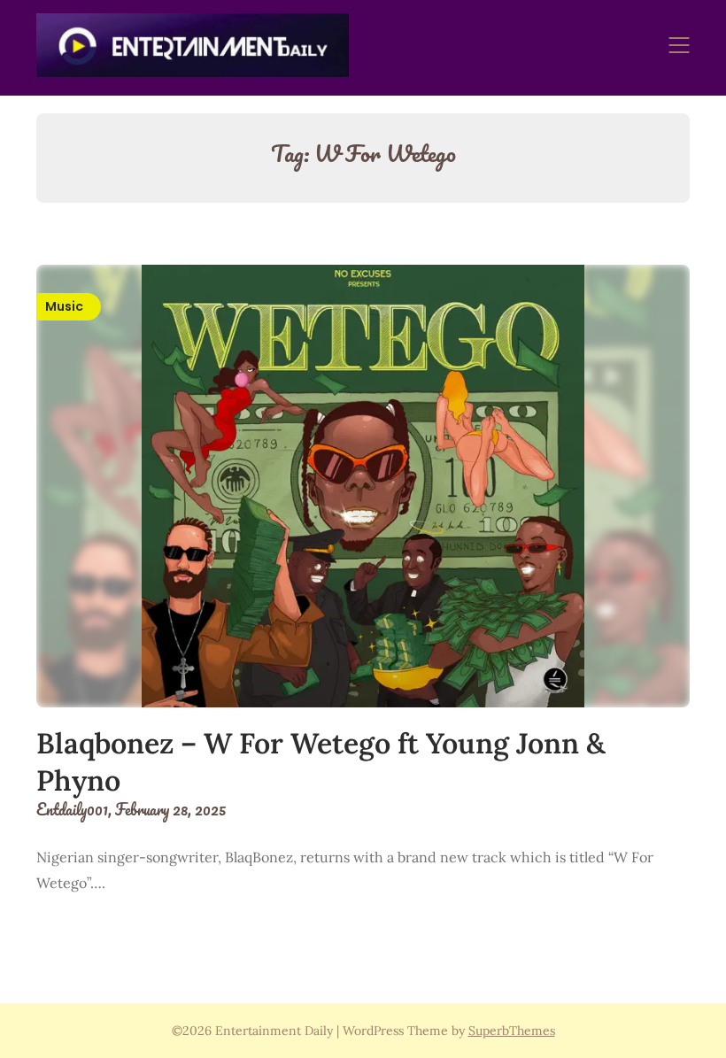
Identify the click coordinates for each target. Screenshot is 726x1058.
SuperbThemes (511, 1031)
